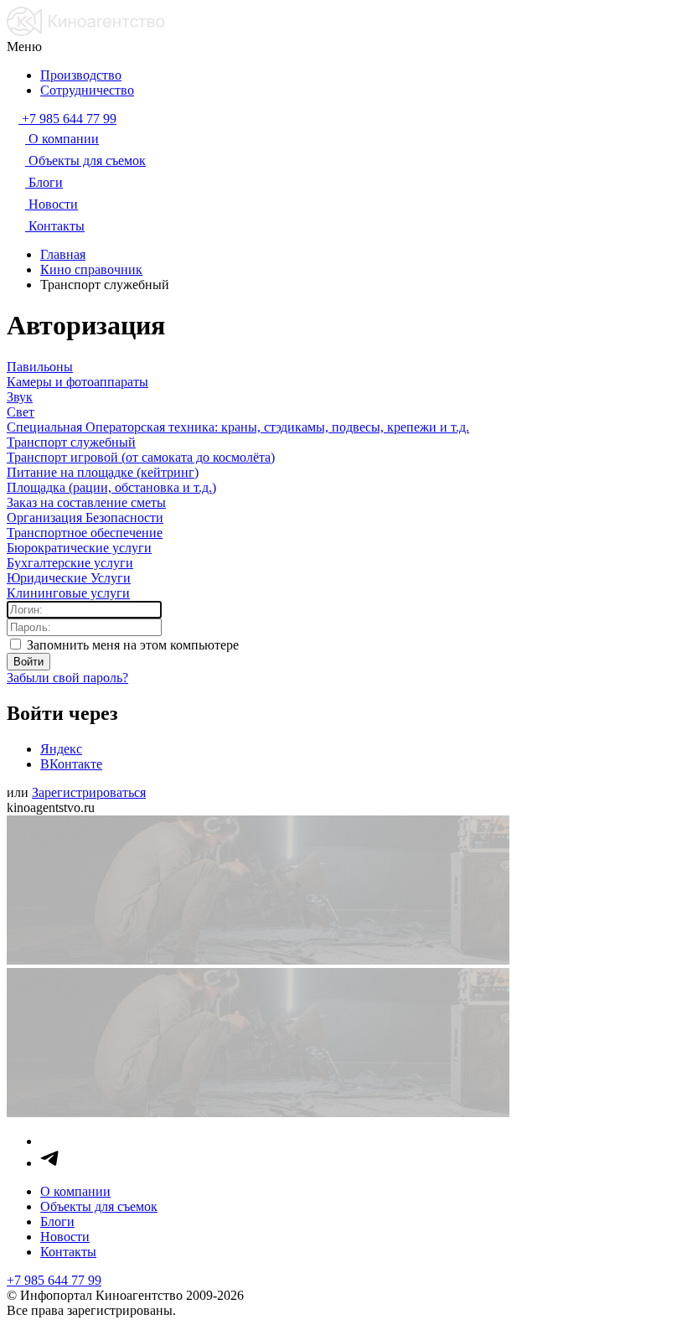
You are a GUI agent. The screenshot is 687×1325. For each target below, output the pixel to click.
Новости (65, 1236)
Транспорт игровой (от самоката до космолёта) (141, 457)
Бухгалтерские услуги (70, 563)
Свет (20, 412)
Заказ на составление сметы (86, 502)
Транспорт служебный (71, 442)
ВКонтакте (71, 764)
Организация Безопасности (85, 517)
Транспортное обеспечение (85, 532)
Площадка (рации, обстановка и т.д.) (111, 487)
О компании (75, 1191)
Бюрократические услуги (79, 548)
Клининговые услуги (68, 593)
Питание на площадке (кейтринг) (103, 472)
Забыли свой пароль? (67, 677)
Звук (20, 397)
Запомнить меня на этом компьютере (131, 645)
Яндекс (61, 749)
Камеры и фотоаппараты (77, 382)
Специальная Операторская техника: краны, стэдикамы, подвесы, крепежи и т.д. (238, 427)
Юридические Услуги (69, 578)
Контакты (68, 1252)
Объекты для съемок (99, 1206)
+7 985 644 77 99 (54, 1280)
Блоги (57, 1221)
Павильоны (40, 367)
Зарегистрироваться (89, 792)
